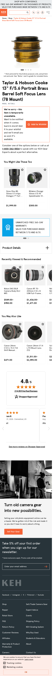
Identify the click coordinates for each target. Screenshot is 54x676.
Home (4, 18)
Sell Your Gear (13, 531)
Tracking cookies (14, 663)
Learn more (29, 659)
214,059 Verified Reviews (26, 391)
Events (29, 615)
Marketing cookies (15, 667)
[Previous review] (3, 428)
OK (26, 672)
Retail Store (7, 615)
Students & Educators (35, 638)
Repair (5, 610)
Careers (5, 652)
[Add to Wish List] (22, 169)
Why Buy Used (32, 632)
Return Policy (8, 627)
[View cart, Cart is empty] (42, 12)
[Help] (33, 12)
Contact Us (31, 652)
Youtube (41, 595)
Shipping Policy (32, 621)
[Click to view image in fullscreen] (26, 47)
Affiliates (6, 638)
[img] (26, 387)
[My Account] (38, 12)
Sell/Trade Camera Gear (36, 604)
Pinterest (30, 595)
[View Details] (14, 183)
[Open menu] (48, 12)
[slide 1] (24, 238)
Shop (10, 18)
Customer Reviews (10, 632)
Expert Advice (32, 610)
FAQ (4, 621)
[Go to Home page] (3, 12)
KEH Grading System (35, 627)
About (28, 644)
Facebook (5, 595)
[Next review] (49, 428)
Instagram (16, 595)
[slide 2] (28, 238)
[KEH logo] (11, 583)
